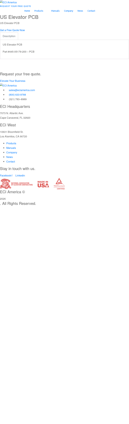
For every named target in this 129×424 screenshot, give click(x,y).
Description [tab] (9, 36)
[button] (40, 11)
